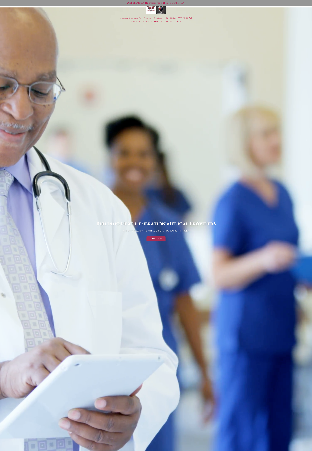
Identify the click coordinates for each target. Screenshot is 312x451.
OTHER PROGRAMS (174, 22)
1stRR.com (156, 238)
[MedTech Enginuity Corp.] (156, 10)
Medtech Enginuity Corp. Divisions (135, 18)
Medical (160, 22)
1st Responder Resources (141, 22)
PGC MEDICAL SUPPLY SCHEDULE (178, 18)
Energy (159, 18)
